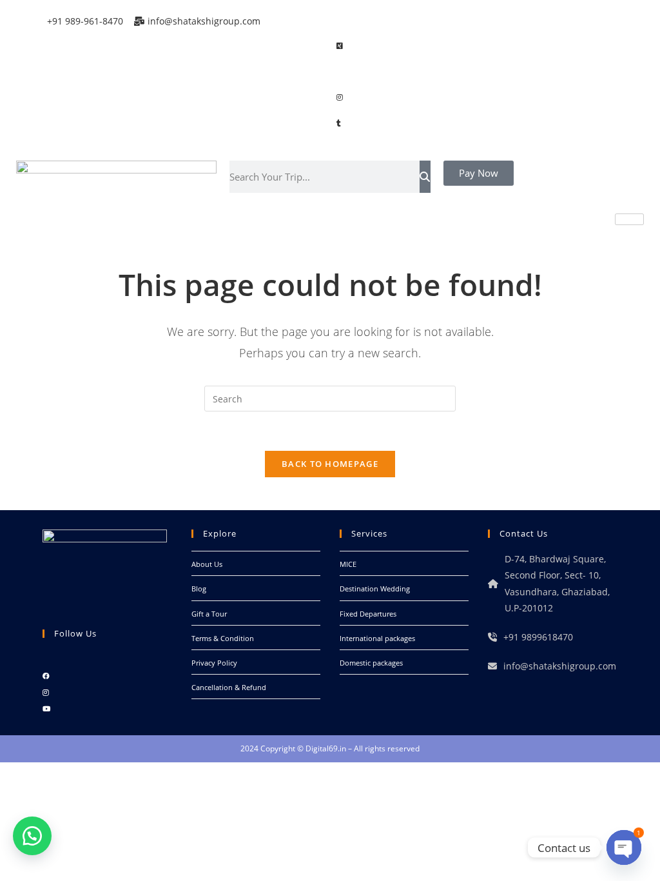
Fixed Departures (368, 614)
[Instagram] (482, 96)
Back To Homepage (330, 464)
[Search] (425, 177)
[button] (32, 836)
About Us (206, 564)
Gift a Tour (209, 614)
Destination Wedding (375, 588)
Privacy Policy (214, 663)
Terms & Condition (222, 638)
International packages (377, 638)
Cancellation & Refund (228, 687)
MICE (348, 564)
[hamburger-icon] (629, 219)
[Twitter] (482, 45)
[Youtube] (46, 708)
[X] (45, 659)
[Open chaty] (624, 847)
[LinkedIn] (482, 70)
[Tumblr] (482, 121)
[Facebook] (482, 19)
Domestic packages (371, 663)
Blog (198, 588)
